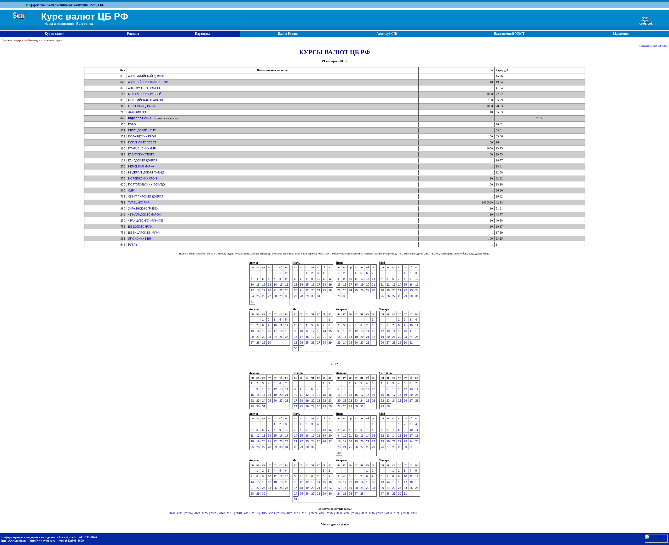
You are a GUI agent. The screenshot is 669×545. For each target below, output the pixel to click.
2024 (188, 513)
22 (280, 290)
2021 (213, 513)
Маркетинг (621, 34)
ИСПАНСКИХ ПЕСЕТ (142, 142)
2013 (280, 513)
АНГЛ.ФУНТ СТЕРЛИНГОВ (145, 88)
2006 (339, 513)
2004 (355, 513)
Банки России (288, 34)
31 (252, 301)
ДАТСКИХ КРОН (138, 112)
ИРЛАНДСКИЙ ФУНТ (142, 130)
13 (269, 284)
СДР (131, 190)
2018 (238, 513)
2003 (364, 513)
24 (252, 296)
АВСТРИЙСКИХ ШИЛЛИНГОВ (148, 82)
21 (275, 290)
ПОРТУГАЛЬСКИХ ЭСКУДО (146, 184)
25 (257, 296)
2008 (322, 513)
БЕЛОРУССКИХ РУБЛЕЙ (144, 94)
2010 (305, 513)
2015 (264, 513)
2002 (372, 513)
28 (275, 296)
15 (280, 284)
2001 (380, 513)
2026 (172, 513)
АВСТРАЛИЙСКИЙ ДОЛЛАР (146, 76)
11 (257, 284)
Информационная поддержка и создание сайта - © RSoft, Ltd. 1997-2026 (49, 537)
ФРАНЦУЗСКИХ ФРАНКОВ (145, 220)
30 (286, 296)
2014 (272, 513)
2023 (197, 513)
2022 (205, 513)
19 (263, 290)
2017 (247, 513)
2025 (180, 513)
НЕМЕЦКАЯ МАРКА (141, 166)
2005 (347, 513)
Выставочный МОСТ (509, 34)
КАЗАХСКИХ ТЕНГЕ (141, 154)
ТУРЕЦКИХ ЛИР (138, 202)
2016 (255, 513)
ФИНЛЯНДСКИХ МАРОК (144, 214)
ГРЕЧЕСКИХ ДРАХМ (141, 106)
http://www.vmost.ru (42, 540)
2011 (297, 513)
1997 (414, 513)
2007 (330, 513)
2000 (389, 513)
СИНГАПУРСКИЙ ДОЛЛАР (145, 196)
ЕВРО (132, 124)
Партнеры (202, 34)
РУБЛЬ (132, 244)
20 (269, 290)
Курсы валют (54, 34)
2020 (222, 513)
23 (286, 290)
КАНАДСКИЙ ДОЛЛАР (142, 160)
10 (252, 284)
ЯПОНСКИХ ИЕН (139, 238)
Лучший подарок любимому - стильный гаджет (33, 40)
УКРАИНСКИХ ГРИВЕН (143, 208)
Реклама (133, 34)
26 (263, 296)
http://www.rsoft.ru (13, 540)
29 (280, 296)
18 (257, 290)
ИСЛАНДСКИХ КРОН (142, 136)
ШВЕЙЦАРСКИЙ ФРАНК (144, 232)
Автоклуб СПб (387, 34)
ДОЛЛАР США (141, 118)
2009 (313, 513)
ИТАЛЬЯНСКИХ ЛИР (142, 148)
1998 (405, 513)
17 (252, 290)
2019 (230, 513)
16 (286, 284)
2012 (289, 513)
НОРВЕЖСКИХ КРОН (142, 178)
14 (275, 284)
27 (269, 296)
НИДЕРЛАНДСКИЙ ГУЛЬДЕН (147, 172)
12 (263, 284)
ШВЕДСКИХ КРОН (140, 226)
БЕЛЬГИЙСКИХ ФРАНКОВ (145, 100)
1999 (397, 513)
